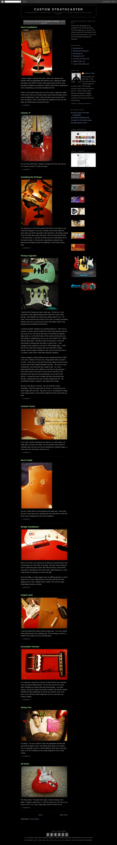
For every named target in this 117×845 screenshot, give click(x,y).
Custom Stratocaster (58, 9)
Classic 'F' (26, 113)
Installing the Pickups (31, 177)
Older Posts (64, 815)
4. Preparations (76, 56)
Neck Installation (29, 27)
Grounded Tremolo (30, 647)
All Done (25, 764)
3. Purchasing (75, 53)
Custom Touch (28, 406)
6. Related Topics (77, 61)
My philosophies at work (79, 123)
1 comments (25, 105)
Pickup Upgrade (28, 256)
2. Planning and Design (78, 51)
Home (40, 815)
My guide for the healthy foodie (81, 120)
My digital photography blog (80, 117)
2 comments (25, 587)
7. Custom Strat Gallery (79, 64)
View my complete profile (81, 103)
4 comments (25, 807)
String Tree (26, 707)
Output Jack (27, 595)
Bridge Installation (30, 527)
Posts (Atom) (34, 819)
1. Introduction (76, 48)
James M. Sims (89, 73)
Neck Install (26, 460)
